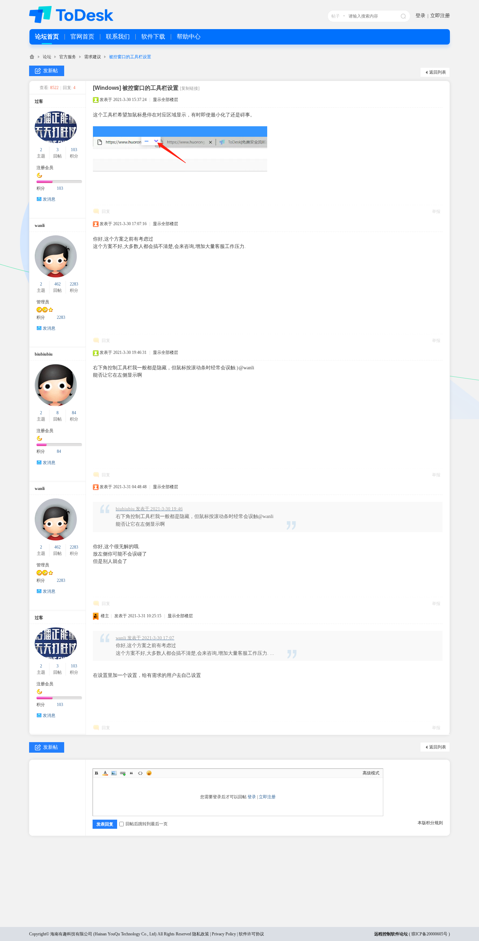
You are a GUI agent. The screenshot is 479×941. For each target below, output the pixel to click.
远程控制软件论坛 (391, 934)
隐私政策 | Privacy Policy (214, 934)
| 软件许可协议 (250, 934)
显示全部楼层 (165, 99)
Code (140, 773)
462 (57, 284)
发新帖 (50, 70)
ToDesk (32, 57)
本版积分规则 (430, 822)
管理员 (42, 302)
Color (105, 773)
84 (74, 412)
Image (113, 773)
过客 (39, 101)
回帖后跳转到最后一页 (147, 823)
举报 (436, 211)
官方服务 (67, 56)
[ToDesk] (71, 21)
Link (122, 773)
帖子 (335, 16)
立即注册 (440, 15)
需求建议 (92, 56)
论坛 (47, 56)
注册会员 (44, 167)
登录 (420, 15)
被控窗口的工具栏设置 (130, 56)
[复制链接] (190, 88)
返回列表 (437, 72)
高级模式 (371, 773)
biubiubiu (44, 354)
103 (74, 149)
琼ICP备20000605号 (429, 934)
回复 (106, 211)
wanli (40, 225)
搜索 (403, 16)
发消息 (49, 199)
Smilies (149, 773)
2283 (74, 284)
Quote (131, 773)
